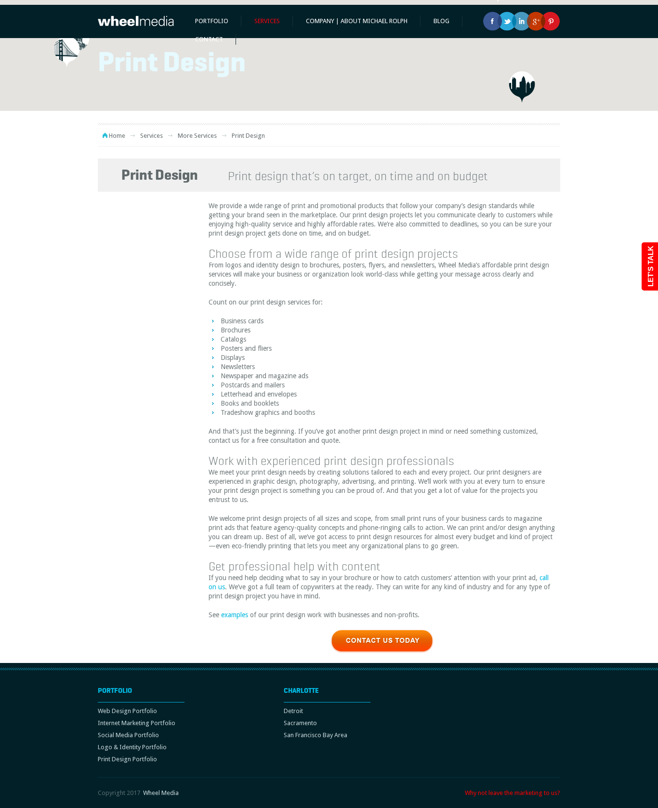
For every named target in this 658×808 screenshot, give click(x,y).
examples (234, 615)
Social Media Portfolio (128, 735)
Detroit (293, 711)
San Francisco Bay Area (315, 735)
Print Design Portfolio (127, 759)
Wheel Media (161, 792)
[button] (66, 52)
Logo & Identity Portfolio (132, 747)
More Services (197, 135)
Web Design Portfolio (127, 711)
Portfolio (211, 21)
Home (117, 135)
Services (267, 21)
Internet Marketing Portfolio (136, 723)
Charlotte (301, 690)
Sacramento (300, 723)
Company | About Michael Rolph (357, 21)
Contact (209, 39)
